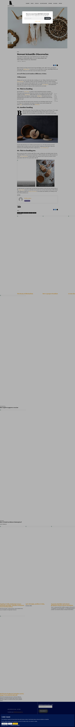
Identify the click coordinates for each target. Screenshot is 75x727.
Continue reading (37, 21)
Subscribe (48, 18)
